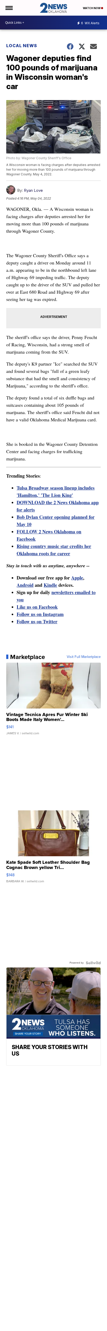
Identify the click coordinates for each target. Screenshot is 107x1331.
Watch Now (92, 8)
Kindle (50, 585)
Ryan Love (33, 190)
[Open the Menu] (9, 7)
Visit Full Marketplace (84, 657)
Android (25, 585)
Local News (21, 45)
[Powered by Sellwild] (93, 963)
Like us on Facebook (37, 606)
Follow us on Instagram (40, 614)
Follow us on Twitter (37, 621)
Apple (77, 577)
